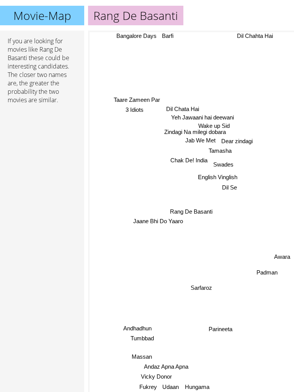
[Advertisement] (42, 150)
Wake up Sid (214, 125)
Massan (142, 356)
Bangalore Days (136, 36)
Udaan (170, 387)
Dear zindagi (237, 141)
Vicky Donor (156, 376)
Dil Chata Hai (182, 109)
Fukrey (148, 387)
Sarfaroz (201, 287)
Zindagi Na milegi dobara (195, 132)
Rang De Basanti (191, 211)
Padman (267, 273)
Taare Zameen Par (137, 99)
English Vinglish (218, 177)
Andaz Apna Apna (166, 366)
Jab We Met (200, 140)
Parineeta (220, 329)
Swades (223, 164)
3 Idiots (135, 109)
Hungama (197, 387)
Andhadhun (137, 328)
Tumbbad (142, 338)
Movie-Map (42, 15)
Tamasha (220, 150)
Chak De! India (188, 160)
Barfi (167, 36)
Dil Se (229, 187)
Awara (282, 257)
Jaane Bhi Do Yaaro (158, 221)
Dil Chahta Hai (255, 36)
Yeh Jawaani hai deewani (203, 117)
